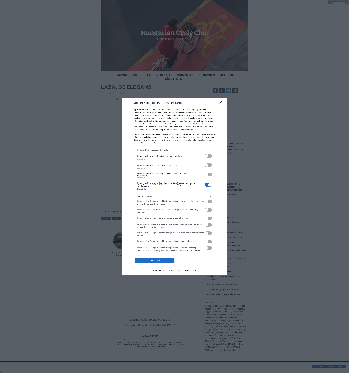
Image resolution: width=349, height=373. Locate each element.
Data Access (174, 270)
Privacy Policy (190, 270)
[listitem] (174, 149)
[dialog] (174, 186)
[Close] (221, 103)
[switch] (208, 156)
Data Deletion (159, 270)
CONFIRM (155, 261)
